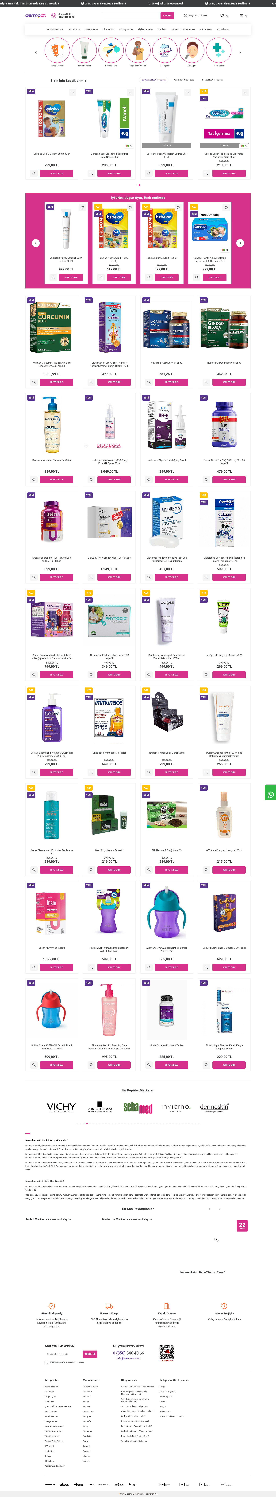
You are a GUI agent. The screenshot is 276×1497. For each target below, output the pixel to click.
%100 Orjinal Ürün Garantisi (172, 1416)
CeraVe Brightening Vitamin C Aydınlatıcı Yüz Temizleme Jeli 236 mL (52, 754)
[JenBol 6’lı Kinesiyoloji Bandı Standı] (149, 772)
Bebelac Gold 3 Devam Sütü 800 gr (52, 153)
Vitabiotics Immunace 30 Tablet (109, 752)
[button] (36, 52)
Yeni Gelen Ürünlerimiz (184, 80)
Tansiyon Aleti (51, 1421)
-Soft (122, 1494)
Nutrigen (87, 1416)
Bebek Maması (51, 1387)
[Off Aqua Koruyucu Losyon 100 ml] (206, 870)
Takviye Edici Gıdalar (54, 1441)
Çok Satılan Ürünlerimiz (212, 80)
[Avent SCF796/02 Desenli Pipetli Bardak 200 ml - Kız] (149, 967)
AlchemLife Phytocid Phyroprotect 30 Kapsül (109, 657)
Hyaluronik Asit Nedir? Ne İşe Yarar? (202, 1272)
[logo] (35, 15)
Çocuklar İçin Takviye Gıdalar (58, 1406)
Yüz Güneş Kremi (52, 1436)
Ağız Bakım (74, 29)
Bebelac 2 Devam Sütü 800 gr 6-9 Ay (114, 260)
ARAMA (167, 15)
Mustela (86, 1456)
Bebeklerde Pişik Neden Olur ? (135, 1436)
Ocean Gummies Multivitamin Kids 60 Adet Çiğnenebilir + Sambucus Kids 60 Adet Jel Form (52, 657)
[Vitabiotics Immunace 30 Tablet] (91, 772)
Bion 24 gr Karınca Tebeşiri (109, 850)
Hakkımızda (165, 1411)
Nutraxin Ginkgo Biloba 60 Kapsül (224, 362)
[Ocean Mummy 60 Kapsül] (34, 967)
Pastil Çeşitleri (51, 1411)
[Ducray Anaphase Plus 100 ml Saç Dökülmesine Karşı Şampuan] (206, 772)
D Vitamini (49, 1401)
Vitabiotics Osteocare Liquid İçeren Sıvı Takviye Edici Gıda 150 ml (224, 559)
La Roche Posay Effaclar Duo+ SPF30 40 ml (66, 260)
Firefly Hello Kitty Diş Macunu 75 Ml (224, 655)
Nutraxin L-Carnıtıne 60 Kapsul (167, 362)
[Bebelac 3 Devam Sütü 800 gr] (149, 277)
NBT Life (87, 1421)
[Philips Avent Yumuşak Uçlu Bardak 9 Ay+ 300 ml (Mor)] (91, 967)
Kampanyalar (55, 29)
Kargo (162, 1387)
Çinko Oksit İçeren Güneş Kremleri (137, 1431)
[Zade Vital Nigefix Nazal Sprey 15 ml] (149, 479)
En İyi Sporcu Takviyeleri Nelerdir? (136, 1426)
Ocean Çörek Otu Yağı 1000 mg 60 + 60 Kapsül (224, 462)
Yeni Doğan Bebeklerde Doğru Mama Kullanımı (135, 1400)
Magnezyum (50, 1396)
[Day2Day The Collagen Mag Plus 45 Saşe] (91, 577)
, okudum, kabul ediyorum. (67, 1362)
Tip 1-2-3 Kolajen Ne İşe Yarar (134, 1406)
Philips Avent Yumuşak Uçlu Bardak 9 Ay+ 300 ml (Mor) (109, 949)
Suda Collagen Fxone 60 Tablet (167, 1045)
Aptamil (86, 1446)
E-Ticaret (128, 1494)
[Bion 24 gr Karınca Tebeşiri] (91, 870)
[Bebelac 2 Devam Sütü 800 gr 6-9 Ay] (101, 277)
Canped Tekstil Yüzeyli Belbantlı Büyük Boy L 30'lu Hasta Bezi (210, 260)
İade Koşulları (166, 1396)
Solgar (86, 1401)
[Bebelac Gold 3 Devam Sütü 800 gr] (34, 173)
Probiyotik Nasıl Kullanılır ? (133, 1416)
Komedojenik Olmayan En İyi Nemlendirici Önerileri (134, 1392)
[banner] (61, 1107)
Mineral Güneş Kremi (54, 1426)
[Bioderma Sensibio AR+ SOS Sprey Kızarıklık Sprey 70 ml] (91, 479)
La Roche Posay (90, 1387)
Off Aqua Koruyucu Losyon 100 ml (224, 850)
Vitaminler (222, 29)
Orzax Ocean (89, 1411)
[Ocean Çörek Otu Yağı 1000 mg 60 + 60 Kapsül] (206, 479)
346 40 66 (128, 1353)
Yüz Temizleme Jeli (53, 1431)
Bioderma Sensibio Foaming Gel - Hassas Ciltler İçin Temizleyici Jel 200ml (109, 1047)
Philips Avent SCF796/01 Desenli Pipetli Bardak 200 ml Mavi (51, 1047)
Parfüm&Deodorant (183, 29)
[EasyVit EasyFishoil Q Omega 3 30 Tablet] (206, 967)
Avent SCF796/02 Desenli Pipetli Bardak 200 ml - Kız (166, 949)
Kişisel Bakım (145, 29)
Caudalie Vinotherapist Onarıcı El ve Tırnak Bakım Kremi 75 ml (166, 657)
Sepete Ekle (56, 173)
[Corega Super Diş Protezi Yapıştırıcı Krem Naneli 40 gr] (91, 173)
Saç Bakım (206, 29)
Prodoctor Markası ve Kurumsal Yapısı (127, 1219)
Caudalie (87, 1436)
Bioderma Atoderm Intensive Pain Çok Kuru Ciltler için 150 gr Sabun (167, 559)
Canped (86, 1451)
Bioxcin (86, 1461)
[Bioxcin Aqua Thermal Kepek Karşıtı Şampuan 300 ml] (206, 1065)
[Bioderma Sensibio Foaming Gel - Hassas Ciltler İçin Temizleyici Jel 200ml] (91, 1065)
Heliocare (87, 1391)
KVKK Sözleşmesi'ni (57, 1362)
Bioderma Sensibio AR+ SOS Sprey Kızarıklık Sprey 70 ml (109, 462)
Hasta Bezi (49, 1451)
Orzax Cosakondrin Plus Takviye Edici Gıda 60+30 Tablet (51, 559)
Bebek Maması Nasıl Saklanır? (135, 1421)
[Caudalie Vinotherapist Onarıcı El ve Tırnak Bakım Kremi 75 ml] (149, 674)
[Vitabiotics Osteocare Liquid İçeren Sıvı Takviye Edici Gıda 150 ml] (206, 577)
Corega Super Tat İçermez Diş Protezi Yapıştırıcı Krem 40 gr (224, 155)
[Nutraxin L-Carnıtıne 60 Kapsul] (149, 382)
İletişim (163, 1406)
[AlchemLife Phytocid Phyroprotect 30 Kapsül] (91, 674)
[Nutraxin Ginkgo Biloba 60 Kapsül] (206, 382)
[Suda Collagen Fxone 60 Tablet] (149, 1065)
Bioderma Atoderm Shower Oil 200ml (51, 460)
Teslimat (163, 1401)
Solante (86, 1396)
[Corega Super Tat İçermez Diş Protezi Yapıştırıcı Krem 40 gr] (206, 173)
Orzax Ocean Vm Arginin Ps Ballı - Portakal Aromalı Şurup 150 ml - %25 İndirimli (109, 364)
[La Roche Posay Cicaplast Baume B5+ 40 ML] (149, 173)
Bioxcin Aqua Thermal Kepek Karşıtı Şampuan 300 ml (224, 1047)
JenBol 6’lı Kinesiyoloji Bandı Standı (167, 752)
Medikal (162, 29)
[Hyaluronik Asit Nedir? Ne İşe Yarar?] (215, 1243)
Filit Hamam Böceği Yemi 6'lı (167, 850)
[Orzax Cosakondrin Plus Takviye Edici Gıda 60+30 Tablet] (34, 577)
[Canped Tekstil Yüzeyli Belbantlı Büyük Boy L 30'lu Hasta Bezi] (196, 277)
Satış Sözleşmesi (168, 1391)
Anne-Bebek (91, 29)
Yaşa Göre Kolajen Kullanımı (134, 1441)
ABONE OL (90, 1354)
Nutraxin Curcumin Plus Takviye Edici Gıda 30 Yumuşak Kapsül (52, 364)
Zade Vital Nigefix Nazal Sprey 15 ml (167, 460)
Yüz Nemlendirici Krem (55, 1466)
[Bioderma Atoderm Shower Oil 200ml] (34, 479)
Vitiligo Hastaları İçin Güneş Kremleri (137, 1387)
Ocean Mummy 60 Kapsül (51, 947)
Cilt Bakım (108, 29)
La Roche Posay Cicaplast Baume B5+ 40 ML (167, 155)
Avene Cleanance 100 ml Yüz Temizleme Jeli (52, 852)
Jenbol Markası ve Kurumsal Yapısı (48, 1219)
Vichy (85, 1426)
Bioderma (87, 1431)
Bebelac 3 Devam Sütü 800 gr (162, 258)
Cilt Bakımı (49, 1461)
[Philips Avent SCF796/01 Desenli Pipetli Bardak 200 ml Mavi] (34, 1065)
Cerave (86, 1441)
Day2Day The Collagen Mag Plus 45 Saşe (109, 557)
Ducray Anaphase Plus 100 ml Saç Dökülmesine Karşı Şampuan (224, 754)
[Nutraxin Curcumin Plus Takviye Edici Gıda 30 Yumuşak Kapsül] (34, 382)
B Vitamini (49, 1446)
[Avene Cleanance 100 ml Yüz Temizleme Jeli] (34, 870)
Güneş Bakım (126, 29)
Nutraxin (86, 1406)
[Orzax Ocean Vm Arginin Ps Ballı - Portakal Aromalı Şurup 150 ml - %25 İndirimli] (91, 382)
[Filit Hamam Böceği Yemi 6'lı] (149, 870)
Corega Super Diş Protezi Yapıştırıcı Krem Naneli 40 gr (109, 155)
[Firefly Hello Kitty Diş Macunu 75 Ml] (206, 674)
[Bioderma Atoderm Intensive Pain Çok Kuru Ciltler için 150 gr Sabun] (149, 577)
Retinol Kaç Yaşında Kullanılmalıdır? (137, 1411)
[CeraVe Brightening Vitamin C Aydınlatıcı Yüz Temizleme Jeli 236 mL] (34, 772)
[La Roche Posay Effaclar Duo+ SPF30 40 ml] (53, 277)
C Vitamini (49, 1391)
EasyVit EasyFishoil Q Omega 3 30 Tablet (224, 947)
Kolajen (48, 1456)
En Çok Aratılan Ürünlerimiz (154, 80)
